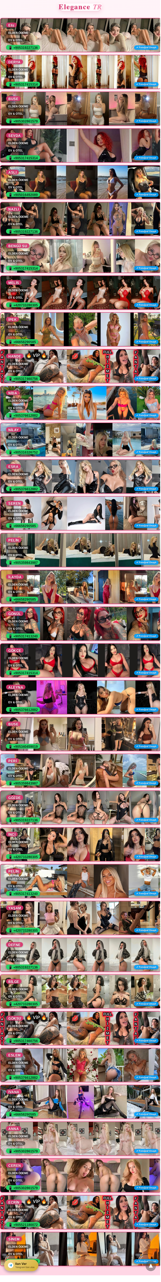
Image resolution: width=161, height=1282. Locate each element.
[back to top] (151, 1266)
